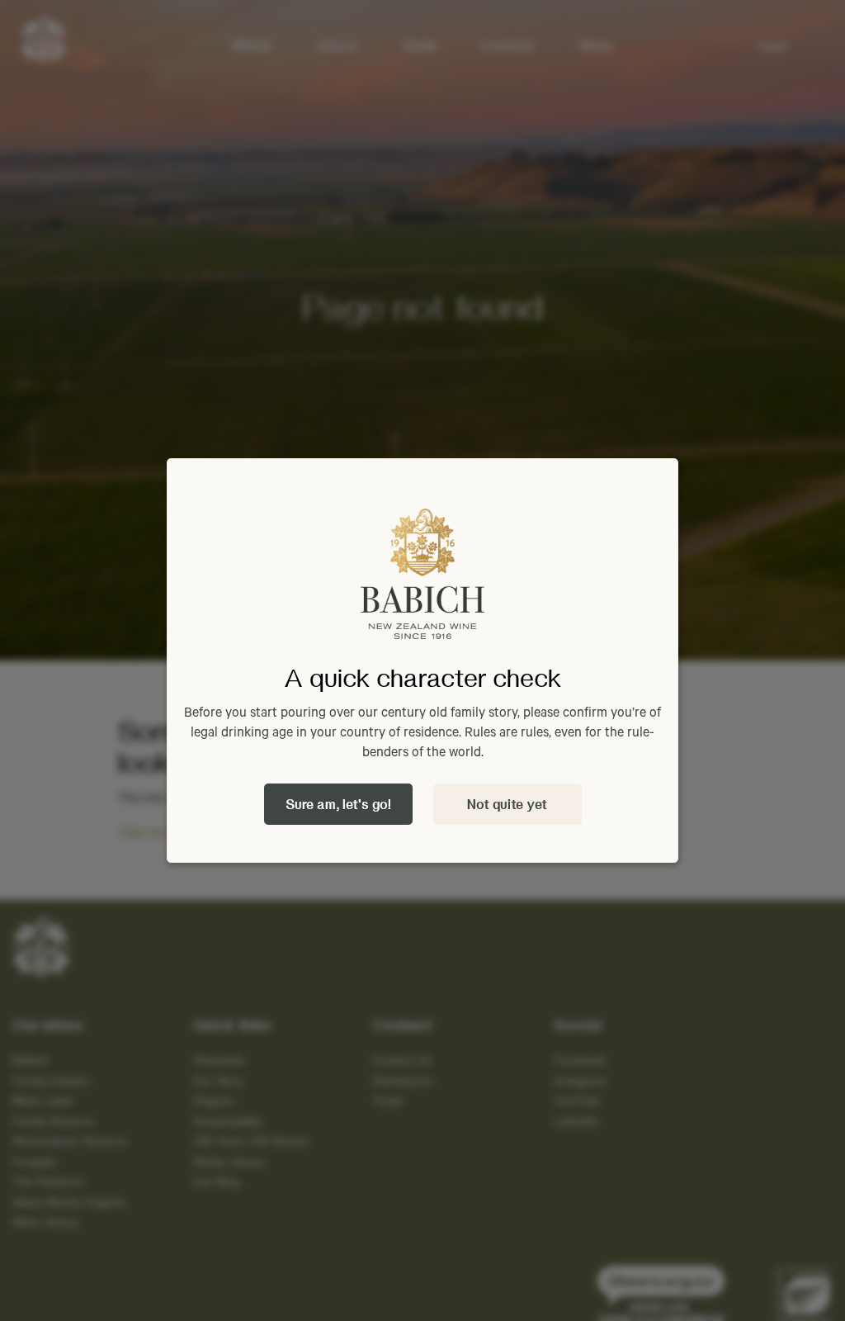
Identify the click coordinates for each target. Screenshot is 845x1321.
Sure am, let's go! (338, 804)
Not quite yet (507, 804)
